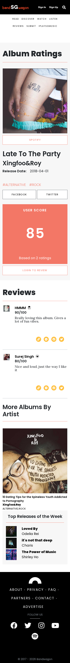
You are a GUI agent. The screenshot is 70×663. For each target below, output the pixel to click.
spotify (35, 140)
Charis (27, 545)
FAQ (52, 589)
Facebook (19, 194)
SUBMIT (31, 26)
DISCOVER (28, 18)
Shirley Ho (30, 557)
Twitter (52, 194)
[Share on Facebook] (53, 339)
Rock (22, 508)
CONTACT (44, 598)
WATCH (42, 18)
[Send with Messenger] (46, 339)
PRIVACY (35, 589)
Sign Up (53, 7)
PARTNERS (21, 598)
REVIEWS (18, 26)
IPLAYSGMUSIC (48, 26)
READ (15, 18)
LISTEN (53, 18)
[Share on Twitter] (61, 339)
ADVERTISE (33, 606)
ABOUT (16, 589)
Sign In (42, 7)
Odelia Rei (30, 533)
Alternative (10, 508)
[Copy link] (38, 339)
